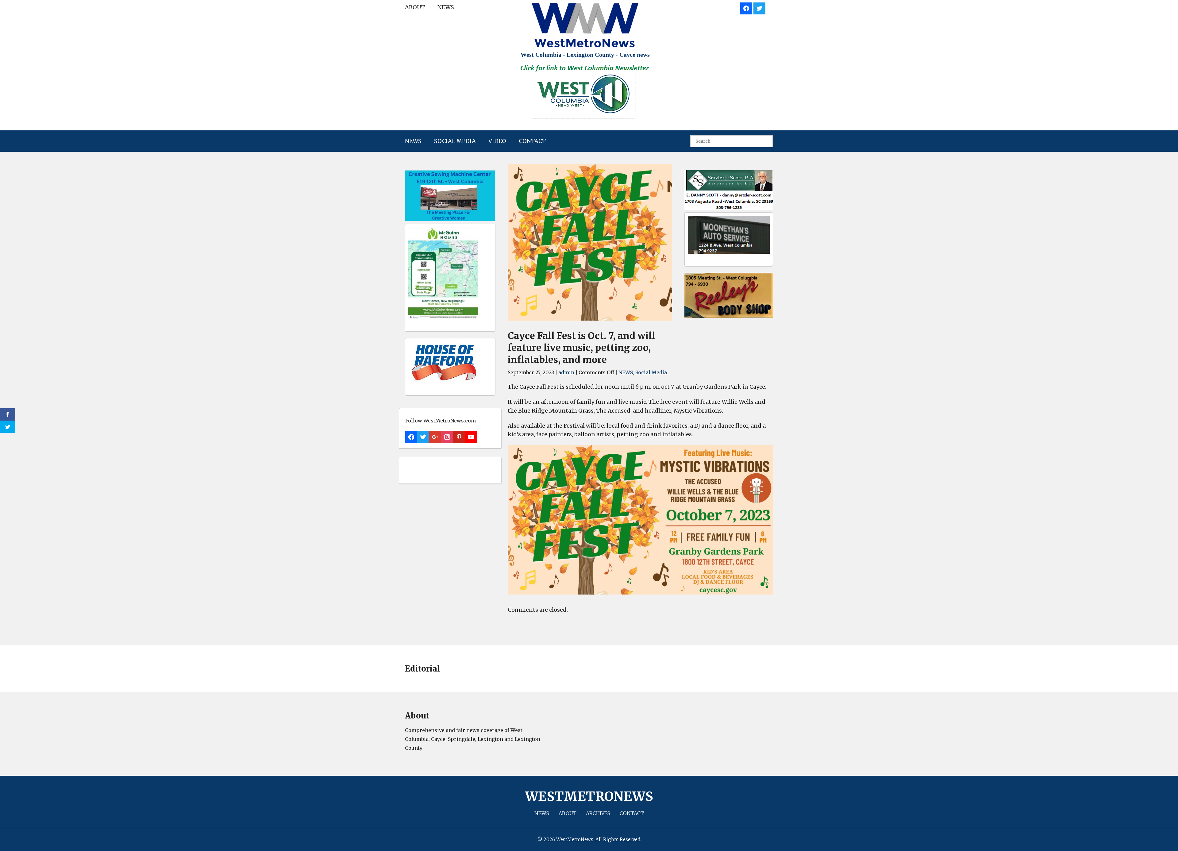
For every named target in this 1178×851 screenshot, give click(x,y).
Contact (532, 140)
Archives (598, 813)
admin (566, 372)
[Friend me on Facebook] (746, 7)
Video (497, 140)
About (415, 7)
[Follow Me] (759, 7)
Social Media (455, 140)
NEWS (445, 7)
